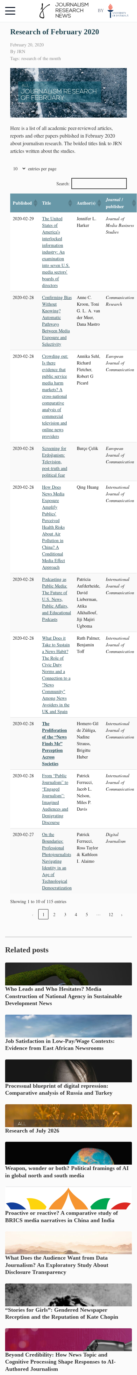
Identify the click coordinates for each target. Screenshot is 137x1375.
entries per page (42, 169)
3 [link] (65, 914)
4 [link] (76, 914)
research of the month (41, 58)
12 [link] (111, 914)
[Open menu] (10, 11)
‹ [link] (32, 914)
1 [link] (43, 914)
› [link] (122, 914)
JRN (21, 51)
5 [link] (87, 914)
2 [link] (54, 914)
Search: (63, 183)
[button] (35, 203)
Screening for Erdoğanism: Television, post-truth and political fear (54, 461)
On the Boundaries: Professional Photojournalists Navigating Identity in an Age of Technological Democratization (57, 861)
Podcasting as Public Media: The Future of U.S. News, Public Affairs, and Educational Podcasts (56, 599)
